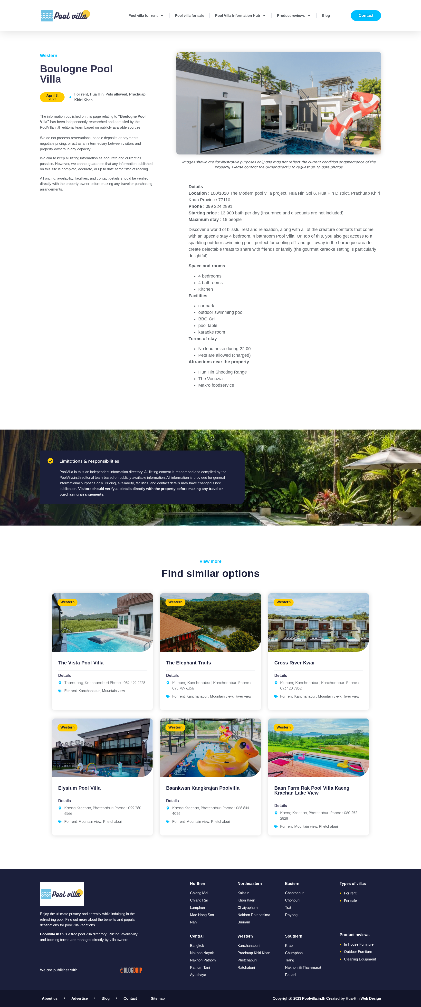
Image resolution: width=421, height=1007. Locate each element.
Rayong (291, 915)
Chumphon (294, 953)
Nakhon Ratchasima (254, 915)
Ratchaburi (246, 967)
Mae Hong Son (202, 915)
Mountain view (113, 691)
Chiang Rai (199, 900)
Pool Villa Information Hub (237, 15)
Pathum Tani (200, 967)
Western (48, 55)
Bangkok (197, 945)
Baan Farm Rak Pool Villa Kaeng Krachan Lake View (311, 790)
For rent (81, 94)
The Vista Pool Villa (81, 662)
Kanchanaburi (89, 691)
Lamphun (197, 907)
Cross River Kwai (294, 662)
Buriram (244, 922)
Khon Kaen (246, 900)
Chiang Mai (199, 893)
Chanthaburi (294, 893)
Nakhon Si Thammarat (303, 967)
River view (243, 696)
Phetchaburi (112, 821)
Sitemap (158, 998)
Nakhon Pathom (203, 960)
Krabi (289, 945)
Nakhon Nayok (202, 953)
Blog (326, 15)
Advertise (79, 998)
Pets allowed (116, 94)
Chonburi (292, 900)
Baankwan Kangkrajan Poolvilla (202, 788)
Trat (288, 907)
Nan (193, 922)
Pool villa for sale (189, 15)
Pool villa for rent (143, 15)
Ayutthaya (198, 975)
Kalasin (243, 893)
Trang (289, 960)
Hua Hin (97, 94)
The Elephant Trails (188, 662)
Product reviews (291, 15)
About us (49, 998)
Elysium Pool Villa (79, 788)
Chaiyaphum (248, 907)
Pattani (290, 975)
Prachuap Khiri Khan (254, 953)
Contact (130, 998)
